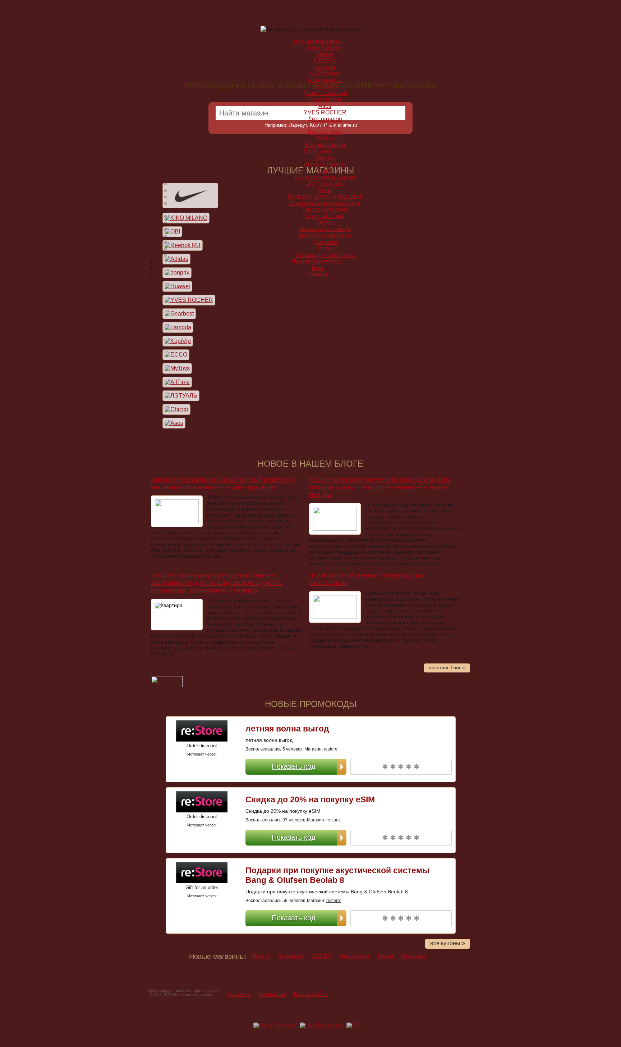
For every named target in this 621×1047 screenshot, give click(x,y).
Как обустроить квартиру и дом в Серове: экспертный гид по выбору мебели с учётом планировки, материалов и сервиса (216, 583)
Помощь (318, 274)
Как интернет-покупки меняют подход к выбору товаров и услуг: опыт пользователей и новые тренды (380, 487)
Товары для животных (325, 255)
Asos (324, 106)
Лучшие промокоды (317, 261)
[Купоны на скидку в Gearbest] (179, 314)
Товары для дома (325, 210)
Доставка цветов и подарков (325, 197)
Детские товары (325, 164)
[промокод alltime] (177, 382)
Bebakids (325, 86)
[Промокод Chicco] (176, 409)
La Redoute (325, 74)
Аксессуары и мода (325, 229)
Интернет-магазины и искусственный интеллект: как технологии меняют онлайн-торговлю (223, 483)
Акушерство (325, 99)
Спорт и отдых (325, 216)
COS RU (321, 956)
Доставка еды (325, 184)
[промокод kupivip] (177, 341)
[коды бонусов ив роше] (188, 300)
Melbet (386, 956)
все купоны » (447, 943)
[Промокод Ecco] (175, 355)
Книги (324, 171)
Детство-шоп (325, 119)
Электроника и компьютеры (325, 203)
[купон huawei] (177, 286)
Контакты (272, 994)
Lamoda (324, 67)
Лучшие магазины (318, 41)
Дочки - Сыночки (325, 93)
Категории (317, 151)
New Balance (354, 956)
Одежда (325, 158)
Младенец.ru (325, 80)
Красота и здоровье (325, 235)
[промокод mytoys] (177, 368)
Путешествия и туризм (325, 177)
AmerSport (291, 956)
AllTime (325, 125)
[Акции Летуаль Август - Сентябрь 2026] (180, 396)
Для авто (325, 242)
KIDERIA (325, 61)
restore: (331, 749)
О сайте (239, 994)
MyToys (325, 138)
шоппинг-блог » (447, 667)
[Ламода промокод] (177, 327)
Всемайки (413, 956)
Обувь (325, 222)
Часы (325, 190)
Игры (325, 248)
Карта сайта (311, 994)
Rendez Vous (325, 132)
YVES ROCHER (325, 112)
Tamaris (261, 956)
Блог (318, 268)
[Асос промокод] (173, 423)
